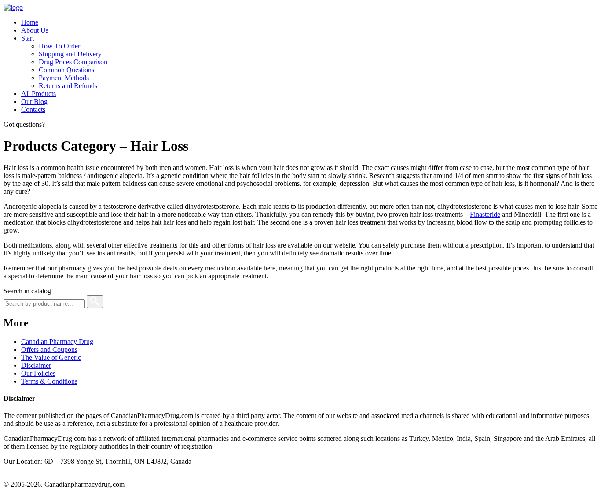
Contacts (33, 109)
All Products (38, 93)
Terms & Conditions (49, 381)
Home (29, 22)
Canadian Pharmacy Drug (57, 341)
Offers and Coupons (49, 349)
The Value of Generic (51, 357)
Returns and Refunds (68, 85)
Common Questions (66, 70)
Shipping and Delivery (70, 54)
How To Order (59, 46)
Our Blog (34, 101)
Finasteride (485, 214)
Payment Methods (64, 77)
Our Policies (38, 373)
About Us (34, 30)
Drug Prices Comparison (73, 62)
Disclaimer (36, 365)
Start (27, 38)
